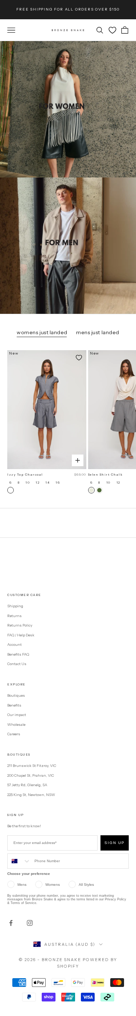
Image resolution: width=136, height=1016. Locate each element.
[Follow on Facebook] (11, 923)
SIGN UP (114, 843)
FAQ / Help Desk (20, 635)
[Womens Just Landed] (68, 109)
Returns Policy (19, 625)
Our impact (16, 714)
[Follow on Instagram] (29, 923)
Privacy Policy (115, 899)
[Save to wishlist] (79, 357)
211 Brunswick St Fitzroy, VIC (31, 765)
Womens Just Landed (42, 332)
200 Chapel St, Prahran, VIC (30, 775)
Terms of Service (23, 903)
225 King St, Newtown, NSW (31, 794)
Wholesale (16, 724)
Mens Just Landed (97, 332)
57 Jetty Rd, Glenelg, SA (27, 785)
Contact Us (16, 663)
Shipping (15, 606)
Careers (13, 734)
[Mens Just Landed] (68, 245)
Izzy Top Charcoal (25, 474)
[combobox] (19, 861)
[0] (112, 30)
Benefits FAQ (18, 654)
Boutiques (16, 695)
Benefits (14, 705)
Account (14, 644)
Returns (14, 615)
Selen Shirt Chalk (105, 474)
